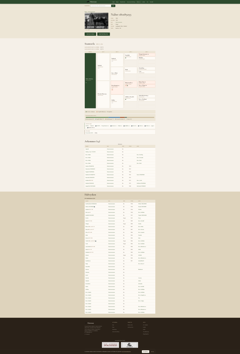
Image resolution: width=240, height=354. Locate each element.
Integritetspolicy (146, 334)
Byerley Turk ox (90, 127)
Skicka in (139, 2)
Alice (89, 232)
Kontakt (151, 2)
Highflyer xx (126, 125)
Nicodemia (88, 283)
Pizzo (139, 218)
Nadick (87, 125)
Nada (89, 221)
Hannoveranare (91, 12)
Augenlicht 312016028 (90, 186)
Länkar (143, 2)
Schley (96, 133)
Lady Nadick (90, 246)
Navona (87, 269)
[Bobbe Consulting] (129, 345)
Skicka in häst (130, 325)
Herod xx (133, 125)
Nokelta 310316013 (90, 183)
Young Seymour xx (105, 125)
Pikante (139, 209)
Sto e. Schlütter (141, 212)
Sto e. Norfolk (141, 286)
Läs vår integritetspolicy (126, 351)
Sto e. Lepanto (141, 232)
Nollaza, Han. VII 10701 (91, 152)
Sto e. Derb (139, 160)
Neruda (87, 278)
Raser (117, 2)
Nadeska (89, 252)
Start (114, 2)
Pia (139, 298)
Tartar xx (140, 125)
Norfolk (97, 125)
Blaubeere (140, 269)
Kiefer (139, 249)
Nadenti (89, 209)
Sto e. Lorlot (139, 180)
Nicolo (87, 218)
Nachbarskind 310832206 (91, 203)
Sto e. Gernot (141, 229)
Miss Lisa (88, 212)
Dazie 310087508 (140, 174)
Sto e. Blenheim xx (142, 246)
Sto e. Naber (88, 154)
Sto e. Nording (140, 154)
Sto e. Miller (140, 226)
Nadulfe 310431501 (90, 215)
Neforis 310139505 (90, 206)
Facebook (88, 334)
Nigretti (87, 149)
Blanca (90, 226)
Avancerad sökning (131, 2)
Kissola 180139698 (142, 206)
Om (147, 2)
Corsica (140, 278)
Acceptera (145, 351)
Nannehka (88, 266)
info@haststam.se (89, 332)
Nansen (87, 255)
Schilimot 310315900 (141, 183)
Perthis (139, 223)
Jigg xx (153, 125)
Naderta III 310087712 (90, 174)
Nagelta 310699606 (90, 172)
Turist (87, 243)
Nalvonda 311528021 (141, 186)
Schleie (87, 289)
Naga (87, 263)
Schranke (140, 283)
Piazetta (140, 235)
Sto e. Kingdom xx (142, 295)
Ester (139, 238)
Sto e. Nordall (141, 221)
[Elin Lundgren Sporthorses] (110, 345)
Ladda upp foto (130, 327)
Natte (87, 235)
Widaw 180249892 (142, 203)
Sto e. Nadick (88, 292)
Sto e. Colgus (141, 301)
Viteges (87, 223)
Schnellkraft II (141, 261)
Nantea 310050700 (90, 166)
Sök (113, 5)
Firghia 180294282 (142, 215)
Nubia (87, 258)
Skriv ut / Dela (99, 44)
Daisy (90, 229)
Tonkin (90, 241)
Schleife (140, 255)
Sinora (89, 238)
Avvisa (152, 351)
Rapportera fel (103, 34)
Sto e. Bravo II (141, 263)
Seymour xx (113, 125)
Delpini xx (120, 125)
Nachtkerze (88, 261)
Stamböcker (122, 2)
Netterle (87, 281)
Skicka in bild (90, 34)
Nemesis (87, 272)
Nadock (92, 125)
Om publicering (146, 331)
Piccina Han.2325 (89, 133)
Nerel (87, 275)
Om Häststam (145, 325)
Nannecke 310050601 (90, 169)
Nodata (89, 180)
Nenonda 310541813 (90, 177)
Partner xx (147, 125)
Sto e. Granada (140, 157)
